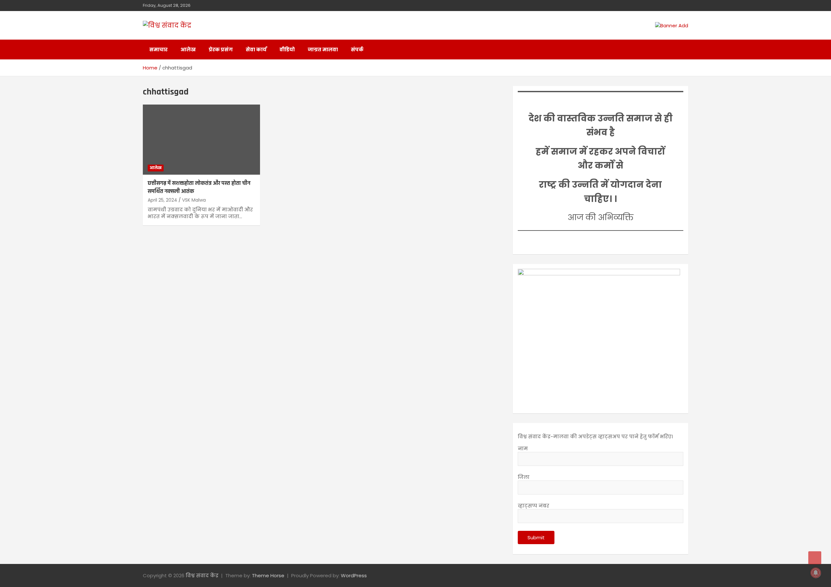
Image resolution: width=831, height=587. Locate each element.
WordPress (354, 575)
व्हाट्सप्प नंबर (533, 505)
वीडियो (287, 49)
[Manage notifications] (816, 573)
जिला (523, 477)
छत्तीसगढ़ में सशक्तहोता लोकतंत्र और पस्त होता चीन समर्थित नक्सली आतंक (199, 187)
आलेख (188, 49)
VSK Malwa (194, 200)
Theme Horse (268, 575)
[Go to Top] (814, 557)
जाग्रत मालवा (323, 49)
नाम (523, 448)
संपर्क (357, 49)
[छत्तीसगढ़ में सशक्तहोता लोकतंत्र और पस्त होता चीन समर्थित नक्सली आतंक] (201, 139)
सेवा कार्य (256, 49)
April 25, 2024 (162, 200)
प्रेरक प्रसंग (221, 49)
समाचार (158, 49)
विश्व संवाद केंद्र (202, 575)
